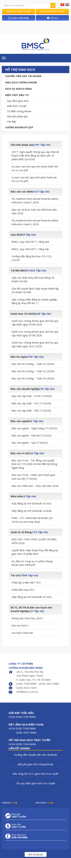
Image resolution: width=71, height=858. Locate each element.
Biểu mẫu (16, 496)
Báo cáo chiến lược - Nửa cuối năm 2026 (35, 486)
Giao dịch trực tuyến (52, 11)
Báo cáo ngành (20, 421)
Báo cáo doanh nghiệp (25, 388)
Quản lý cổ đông (21, 532)
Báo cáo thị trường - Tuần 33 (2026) (33, 364)
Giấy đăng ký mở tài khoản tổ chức (32, 503)
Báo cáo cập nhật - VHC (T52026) (31, 403)
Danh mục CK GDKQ (23, 313)
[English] (67, 4)
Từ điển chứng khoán (19, 111)
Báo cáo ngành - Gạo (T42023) (30, 442)
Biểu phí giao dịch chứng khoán (35, 764)
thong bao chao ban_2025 (27, 618)
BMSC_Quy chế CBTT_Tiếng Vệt (30, 249)
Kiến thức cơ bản (16, 106)
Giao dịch (18, 825)
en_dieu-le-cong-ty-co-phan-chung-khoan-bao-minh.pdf (32, 562)
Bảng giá (18, 815)
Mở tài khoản (35, 854)
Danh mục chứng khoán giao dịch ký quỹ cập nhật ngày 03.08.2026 (35, 333)
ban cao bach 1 (20, 625)
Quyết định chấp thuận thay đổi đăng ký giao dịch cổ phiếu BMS (35, 551)
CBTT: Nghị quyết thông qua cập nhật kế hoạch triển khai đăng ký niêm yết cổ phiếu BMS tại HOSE (35, 155)
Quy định (16, 234)
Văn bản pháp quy (17, 116)
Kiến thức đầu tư (17, 95)
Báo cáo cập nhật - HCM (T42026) (32, 396)
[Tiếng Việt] (62, 4)
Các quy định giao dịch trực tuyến (35, 783)
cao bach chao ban (22, 632)
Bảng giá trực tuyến (19, 11)
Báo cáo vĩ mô (20, 453)
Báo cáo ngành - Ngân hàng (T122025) (34, 428)
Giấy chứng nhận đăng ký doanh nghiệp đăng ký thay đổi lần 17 (34, 301)
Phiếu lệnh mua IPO (23, 589)
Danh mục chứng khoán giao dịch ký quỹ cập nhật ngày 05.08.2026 (35, 322)
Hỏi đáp (11, 121)
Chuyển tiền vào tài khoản (23, 76)
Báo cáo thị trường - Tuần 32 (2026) (33, 371)
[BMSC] (35, 44)
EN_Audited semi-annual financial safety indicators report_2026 (35, 200)
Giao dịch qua (19, 836)
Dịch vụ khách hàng (18, 88)
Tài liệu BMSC (19, 270)
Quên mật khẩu (20, 17)
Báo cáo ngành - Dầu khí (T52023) (32, 435)
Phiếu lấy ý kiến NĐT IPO (26, 582)
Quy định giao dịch (18, 100)
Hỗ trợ (53, 17)
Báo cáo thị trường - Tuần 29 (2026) (33, 378)
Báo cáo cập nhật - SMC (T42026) (31, 410)
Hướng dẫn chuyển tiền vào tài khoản (35, 754)
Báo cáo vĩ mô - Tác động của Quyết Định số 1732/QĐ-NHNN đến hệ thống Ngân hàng (34, 464)
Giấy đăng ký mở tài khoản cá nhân (32, 510)
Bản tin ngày (19, 356)
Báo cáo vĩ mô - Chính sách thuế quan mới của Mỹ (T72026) (33, 476)
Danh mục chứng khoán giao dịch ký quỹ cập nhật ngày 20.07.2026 (35, 344)
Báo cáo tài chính (22, 191)
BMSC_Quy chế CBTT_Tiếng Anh (30, 241)
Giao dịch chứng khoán (21, 82)
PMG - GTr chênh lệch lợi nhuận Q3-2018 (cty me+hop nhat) (32, 519)
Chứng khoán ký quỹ (19, 127)
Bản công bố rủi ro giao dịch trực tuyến (35, 773)
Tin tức (15, 575)
